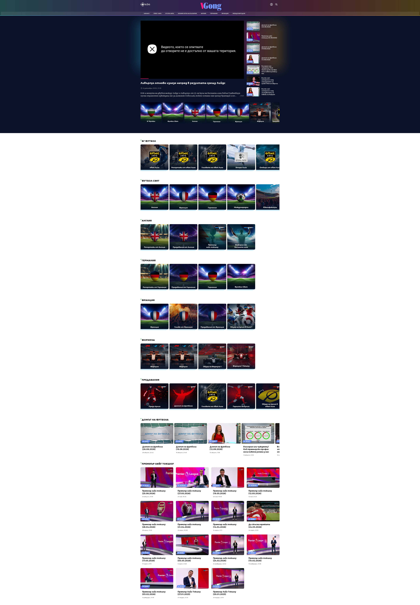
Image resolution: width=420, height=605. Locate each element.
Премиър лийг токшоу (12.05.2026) (260, 492)
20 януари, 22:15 (218, 597)
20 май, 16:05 (217, 496)
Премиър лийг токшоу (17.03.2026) (153, 559)
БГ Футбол (148, 141)
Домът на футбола (155, 419)
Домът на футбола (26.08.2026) (269, 26)
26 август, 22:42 (147, 452)
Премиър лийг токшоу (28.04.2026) (153, 525)
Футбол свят (150, 180)
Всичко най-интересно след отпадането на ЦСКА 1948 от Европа (270, 80)
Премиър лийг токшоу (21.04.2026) (189, 525)
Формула (148, 340)
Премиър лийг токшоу (157, 463)
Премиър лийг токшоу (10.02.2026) (260, 559)
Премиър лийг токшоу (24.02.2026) (224, 559)
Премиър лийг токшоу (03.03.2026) (189, 559)
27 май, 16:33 (182, 496)
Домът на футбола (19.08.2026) (269, 48)
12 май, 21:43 (252, 496)
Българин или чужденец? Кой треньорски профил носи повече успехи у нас (269, 69)
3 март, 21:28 (182, 564)
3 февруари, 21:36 (148, 597)
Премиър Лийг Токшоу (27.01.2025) (189, 592)
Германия (148, 260)
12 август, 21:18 (248, 455)
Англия (146, 220)
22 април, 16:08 (183, 530)
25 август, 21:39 (147, 496)
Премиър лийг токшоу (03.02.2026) (153, 592)
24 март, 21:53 (253, 530)
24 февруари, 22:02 (219, 564)
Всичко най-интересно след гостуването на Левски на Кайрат (268, 91)
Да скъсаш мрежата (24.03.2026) (259, 525)
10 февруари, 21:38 (254, 564)
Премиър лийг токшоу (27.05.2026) (189, 492)
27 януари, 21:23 (183, 597)
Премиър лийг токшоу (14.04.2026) (224, 525)
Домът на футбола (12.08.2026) (269, 59)
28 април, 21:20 (147, 530)
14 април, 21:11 (217, 530)
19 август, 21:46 (181, 452)
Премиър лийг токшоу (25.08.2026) (269, 37)
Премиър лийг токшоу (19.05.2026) (224, 492)
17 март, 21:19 (146, 564)
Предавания (150, 379)
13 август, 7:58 (215, 452)
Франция (148, 300)
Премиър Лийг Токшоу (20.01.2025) (224, 592)
